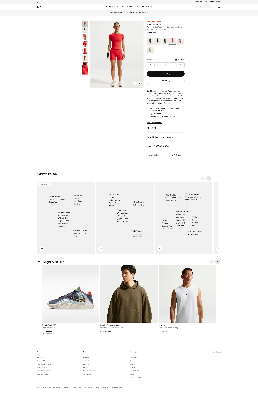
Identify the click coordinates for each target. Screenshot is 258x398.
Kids (136, 6)
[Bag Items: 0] (219, 6)
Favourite (164, 81)
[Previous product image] (135, 83)
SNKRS (149, 6)
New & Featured (112, 6)
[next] (208, 178)
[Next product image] (139, 83)
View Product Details (154, 122)
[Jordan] (38, 2)
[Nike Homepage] (40, 7)
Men (122, 6)
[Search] (196, 6)
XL (181, 65)
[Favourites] (215, 6)
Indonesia (218, 352)
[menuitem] (207, 2)
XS (150, 65)
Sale (142, 6)
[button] (85, 30)
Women (129, 6)
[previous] (202, 178)
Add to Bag (165, 73)
